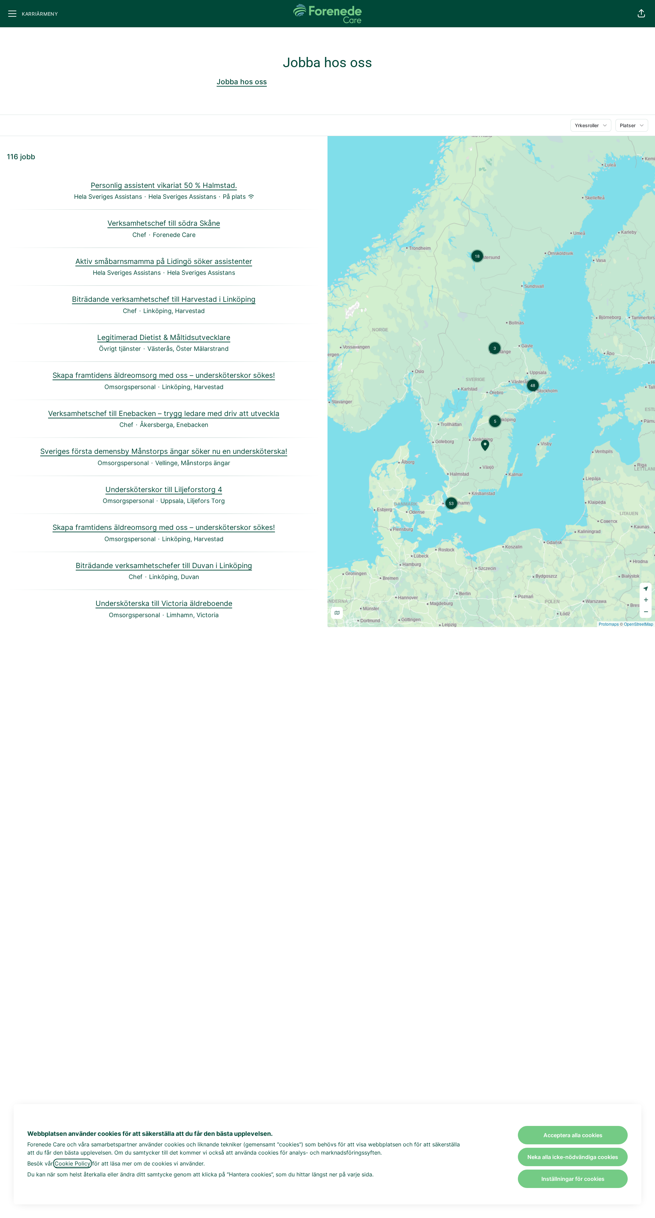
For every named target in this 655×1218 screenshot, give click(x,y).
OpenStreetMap (638, 624)
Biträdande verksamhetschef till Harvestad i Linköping (164, 299)
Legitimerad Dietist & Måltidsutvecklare (163, 337)
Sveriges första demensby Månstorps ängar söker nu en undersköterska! (163, 451)
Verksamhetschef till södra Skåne (163, 223)
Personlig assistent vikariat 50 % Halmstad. (164, 185)
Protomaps (609, 624)
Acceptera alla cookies (572, 1135)
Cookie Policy (72, 1163)
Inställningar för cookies (573, 1178)
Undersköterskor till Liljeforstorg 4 (163, 489)
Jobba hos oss (242, 81)
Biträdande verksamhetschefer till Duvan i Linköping (164, 565)
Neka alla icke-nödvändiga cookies (572, 1157)
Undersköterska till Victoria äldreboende (164, 603)
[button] (641, 13)
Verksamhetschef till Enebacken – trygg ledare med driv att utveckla (163, 413)
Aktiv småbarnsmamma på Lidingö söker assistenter (163, 261)
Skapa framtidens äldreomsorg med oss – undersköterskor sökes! (164, 375)
